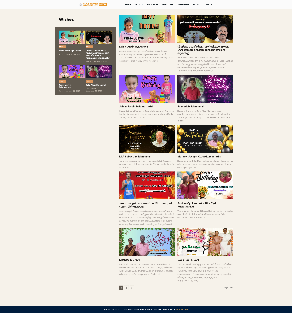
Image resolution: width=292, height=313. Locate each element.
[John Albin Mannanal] (99, 71)
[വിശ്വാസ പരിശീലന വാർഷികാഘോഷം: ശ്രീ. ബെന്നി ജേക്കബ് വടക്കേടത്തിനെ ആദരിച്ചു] (99, 37)
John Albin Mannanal (96, 85)
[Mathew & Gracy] (147, 242)
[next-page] (132, 288)
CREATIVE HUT (181, 309)
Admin (61, 54)
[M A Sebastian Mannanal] (147, 139)
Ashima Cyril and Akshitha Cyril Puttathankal (196, 205)
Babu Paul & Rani (188, 259)
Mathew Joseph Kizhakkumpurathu (199, 156)
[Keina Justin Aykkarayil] (72, 37)
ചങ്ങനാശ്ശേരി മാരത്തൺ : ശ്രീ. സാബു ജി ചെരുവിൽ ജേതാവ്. (145, 205)
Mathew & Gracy (129, 259)
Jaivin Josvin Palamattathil (65, 86)
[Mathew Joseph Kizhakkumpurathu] (205, 139)
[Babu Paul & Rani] (205, 242)
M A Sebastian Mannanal (135, 156)
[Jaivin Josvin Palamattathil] (72, 71)
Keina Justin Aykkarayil (70, 50)
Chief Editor (91, 89)
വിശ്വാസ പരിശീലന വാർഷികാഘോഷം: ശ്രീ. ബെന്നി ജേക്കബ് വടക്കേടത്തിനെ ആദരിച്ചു (98, 54)
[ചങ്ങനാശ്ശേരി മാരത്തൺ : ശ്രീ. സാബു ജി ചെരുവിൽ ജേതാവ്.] (147, 185)
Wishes (62, 47)
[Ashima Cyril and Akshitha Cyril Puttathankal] (205, 185)
